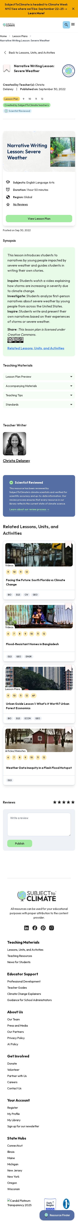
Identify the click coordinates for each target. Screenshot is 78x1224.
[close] (73, 8)
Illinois (11, 1152)
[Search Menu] (66, 24)
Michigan (12, 1164)
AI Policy (12, 1044)
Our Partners (15, 1032)
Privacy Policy (16, 1038)
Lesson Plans (20, 36)
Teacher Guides (17, 987)
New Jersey (14, 1170)
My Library (13, 1120)
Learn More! (36, 13)
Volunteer (13, 1069)
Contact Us (14, 1088)
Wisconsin (13, 1189)
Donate (12, 1063)
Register (12, 1107)
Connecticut (14, 1145)
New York (13, 1176)
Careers (12, 1082)
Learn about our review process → (29, 509)
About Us (15, 1012)
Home (3, 36)
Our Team (13, 1019)
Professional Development (23, 981)
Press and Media (17, 1025)
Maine (11, 1158)
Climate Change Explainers (24, 994)
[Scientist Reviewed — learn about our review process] (68, 70)
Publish (19, 843)
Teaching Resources (19, 956)
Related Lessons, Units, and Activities (35, 348)
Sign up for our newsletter (23, 1126)
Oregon (12, 1183)
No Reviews (20, 204)
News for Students (18, 962)
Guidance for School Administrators (29, 1000)
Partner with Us (17, 1076)
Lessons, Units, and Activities (25, 949)
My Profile (13, 1114)
